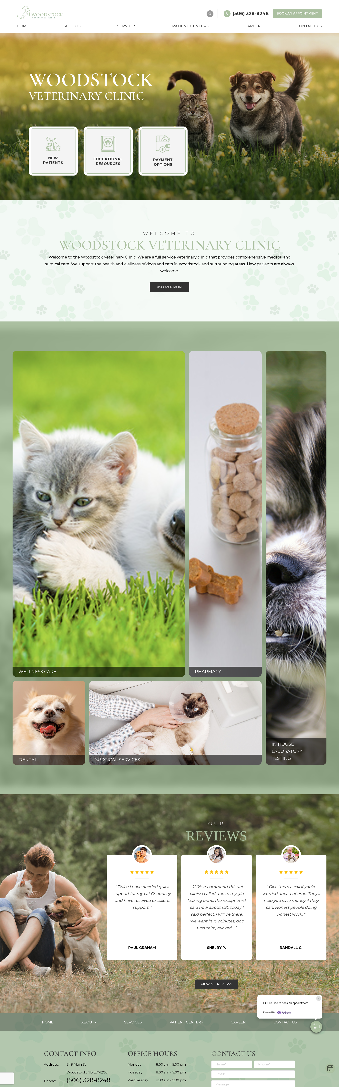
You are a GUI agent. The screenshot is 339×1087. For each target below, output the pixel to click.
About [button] (72, 26)
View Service (38, 519)
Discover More (169, 287)
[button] (316, 1027)
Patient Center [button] (189, 26)
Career (253, 26)
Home (23, 26)
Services (127, 26)
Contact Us (309, 26)
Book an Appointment (297, 13)
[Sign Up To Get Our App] (330, 1068)
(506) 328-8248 (88, 1080)
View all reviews (216, 984)
